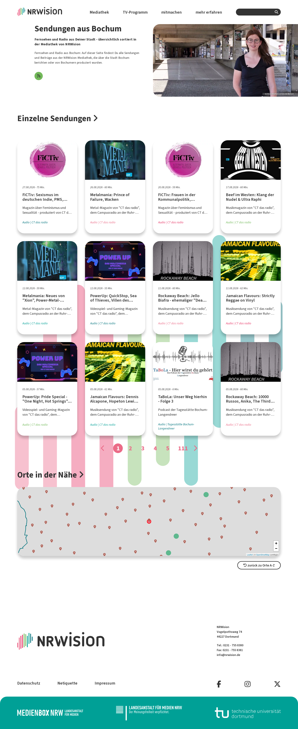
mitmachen (171, 12)
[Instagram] (248, 684)
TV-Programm (135, 12)
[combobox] (258, 12)
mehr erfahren (209, 12)
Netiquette (67, 683)
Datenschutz (28, 683)
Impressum (105, 683)
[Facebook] (219, 684)
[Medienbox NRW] (50, 712)
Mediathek (99, 12)
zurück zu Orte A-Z (261, 565)
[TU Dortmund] (248, 712)
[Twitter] (277, 684)
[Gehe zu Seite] (195, 448)
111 (183, 448)
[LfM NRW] (149, 712)
